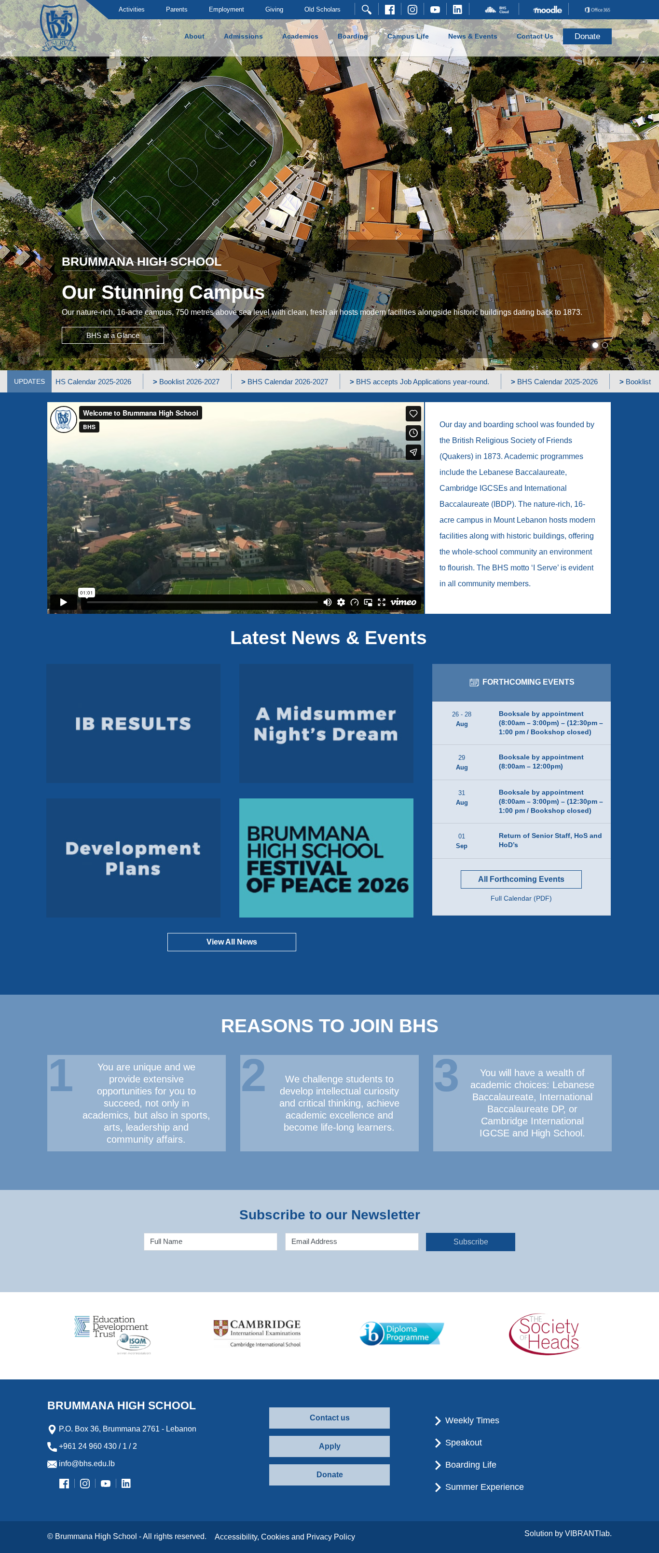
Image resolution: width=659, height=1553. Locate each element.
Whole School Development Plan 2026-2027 (133, 858)
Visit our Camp (109, 332)
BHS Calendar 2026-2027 (217, 382)
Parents (177, 9)
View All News (231, 942)
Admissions (243, 36)
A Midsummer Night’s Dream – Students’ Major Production (326, 723)
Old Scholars (322, 9)
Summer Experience (483, 1487)
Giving (274, 9)
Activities (132, 9)
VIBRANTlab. (588, 1533)
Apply (330, 1446)
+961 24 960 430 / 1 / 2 (97, 1446)
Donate (329, 1475)
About (194, 36)
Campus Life (408, 36)
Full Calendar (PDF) (521, 898)
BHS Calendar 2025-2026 (486, 382)
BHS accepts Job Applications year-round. (352, 382)
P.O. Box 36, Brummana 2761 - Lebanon (126, 1429)
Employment (226, 9)
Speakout (462, 1442)
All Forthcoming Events (521, 879)
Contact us (330, 1418)
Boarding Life (469, 1465)
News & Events (472, 36)
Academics (300, 36)
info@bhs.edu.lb (86, 1463)
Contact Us (535, 36)
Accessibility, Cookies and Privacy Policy (285, 1537)
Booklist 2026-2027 (118, 382)
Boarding (353, 36)
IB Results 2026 (133, 723)
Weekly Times (471, 1420)
